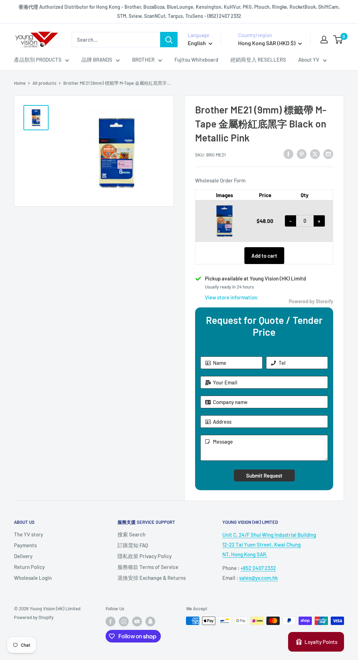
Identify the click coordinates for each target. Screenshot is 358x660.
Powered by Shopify (33, 617)
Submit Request (264, 475)
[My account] (324, 39)
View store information (231, 297)
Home (20, 83)
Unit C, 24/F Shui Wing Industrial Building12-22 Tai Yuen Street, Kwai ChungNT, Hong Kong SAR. (269, 544)
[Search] (169, 39)
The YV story (28, 534)
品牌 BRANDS (96, 59)
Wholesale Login (33, 578)
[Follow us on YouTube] (137, 621)
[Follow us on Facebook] (110, 621)
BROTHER (143, 59)
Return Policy (29, 567)
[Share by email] (328, 153)
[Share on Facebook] (288, 153)
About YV (308, 59)
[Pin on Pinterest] (302, 153)
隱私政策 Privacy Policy (144, 556)
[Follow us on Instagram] (124, 621)
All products (44, 83)
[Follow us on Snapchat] (150, 621)
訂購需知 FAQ (132, 545)
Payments (25, 545)
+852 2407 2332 (258, 568)
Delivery (23, 556)
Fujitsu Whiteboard (196, 59)
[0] (338, 39)
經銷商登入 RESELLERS (258, 59)
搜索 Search (131, 534)
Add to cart (264, 255)
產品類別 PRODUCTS (38, 59)
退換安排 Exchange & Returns (151, 578)
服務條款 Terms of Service (147, 567)
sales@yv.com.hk (258, 578)
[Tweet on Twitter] (315, 153)
